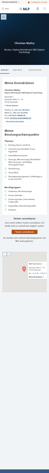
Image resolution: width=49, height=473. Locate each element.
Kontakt (5, 70)
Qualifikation (34, 70)
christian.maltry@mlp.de (20, 118)
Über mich (17, 70)
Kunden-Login (39, 2)
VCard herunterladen (15, 121)
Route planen (12, 105)
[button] (24, 269)
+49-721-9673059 (21, 110)
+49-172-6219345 (20, 113)
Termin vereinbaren (24, 232)
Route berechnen (35, 277)
